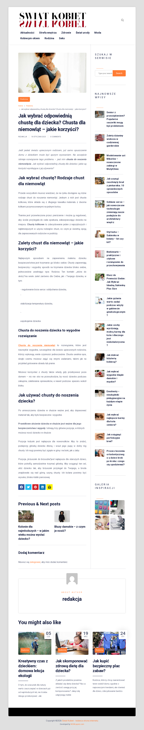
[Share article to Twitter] (28, 487)
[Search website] (122, 20)
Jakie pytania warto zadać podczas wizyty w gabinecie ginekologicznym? (116, 307)
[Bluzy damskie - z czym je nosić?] (62, 521)
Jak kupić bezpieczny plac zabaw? (106, 666)
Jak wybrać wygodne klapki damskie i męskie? (115, 376)
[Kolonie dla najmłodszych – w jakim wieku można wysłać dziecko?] (26, 521)
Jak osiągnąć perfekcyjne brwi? (114, 438)
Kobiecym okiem (30, 38)
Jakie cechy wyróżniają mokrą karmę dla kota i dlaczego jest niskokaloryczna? (116, 335)
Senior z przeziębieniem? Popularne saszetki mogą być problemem (116, 119)
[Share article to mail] (49, 487)
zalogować (35, 562)
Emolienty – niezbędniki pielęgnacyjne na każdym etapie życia (116, 398)
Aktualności (27, 32)
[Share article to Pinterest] (35, 487)
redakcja (22, 137)
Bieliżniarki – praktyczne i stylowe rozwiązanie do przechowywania (116, 259)
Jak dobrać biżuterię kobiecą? (113, 358)
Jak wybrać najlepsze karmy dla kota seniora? (116, 419)
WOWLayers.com (77, 724)
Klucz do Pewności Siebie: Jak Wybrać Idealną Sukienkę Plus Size (116, 282)
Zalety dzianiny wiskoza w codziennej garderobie (115, 140)
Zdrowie (66, 32)
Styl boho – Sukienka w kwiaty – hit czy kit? (115, 237)
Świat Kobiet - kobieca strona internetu (80, 720)
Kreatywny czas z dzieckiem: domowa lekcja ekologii (33, 668)
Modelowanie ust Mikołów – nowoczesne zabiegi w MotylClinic (116, 162)
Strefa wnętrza (48, 32)
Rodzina (49, 38)
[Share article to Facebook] (21, 487)
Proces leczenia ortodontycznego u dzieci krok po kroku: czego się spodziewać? (116, 458)
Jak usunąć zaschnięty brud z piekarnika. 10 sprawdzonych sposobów (115, 185)
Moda (97, 32)
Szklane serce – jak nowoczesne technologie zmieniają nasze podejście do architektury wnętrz (116, 212)
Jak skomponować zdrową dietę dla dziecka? (72, 666)
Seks (62, 38)
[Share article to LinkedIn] (42, 487)
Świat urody (83, 32)
